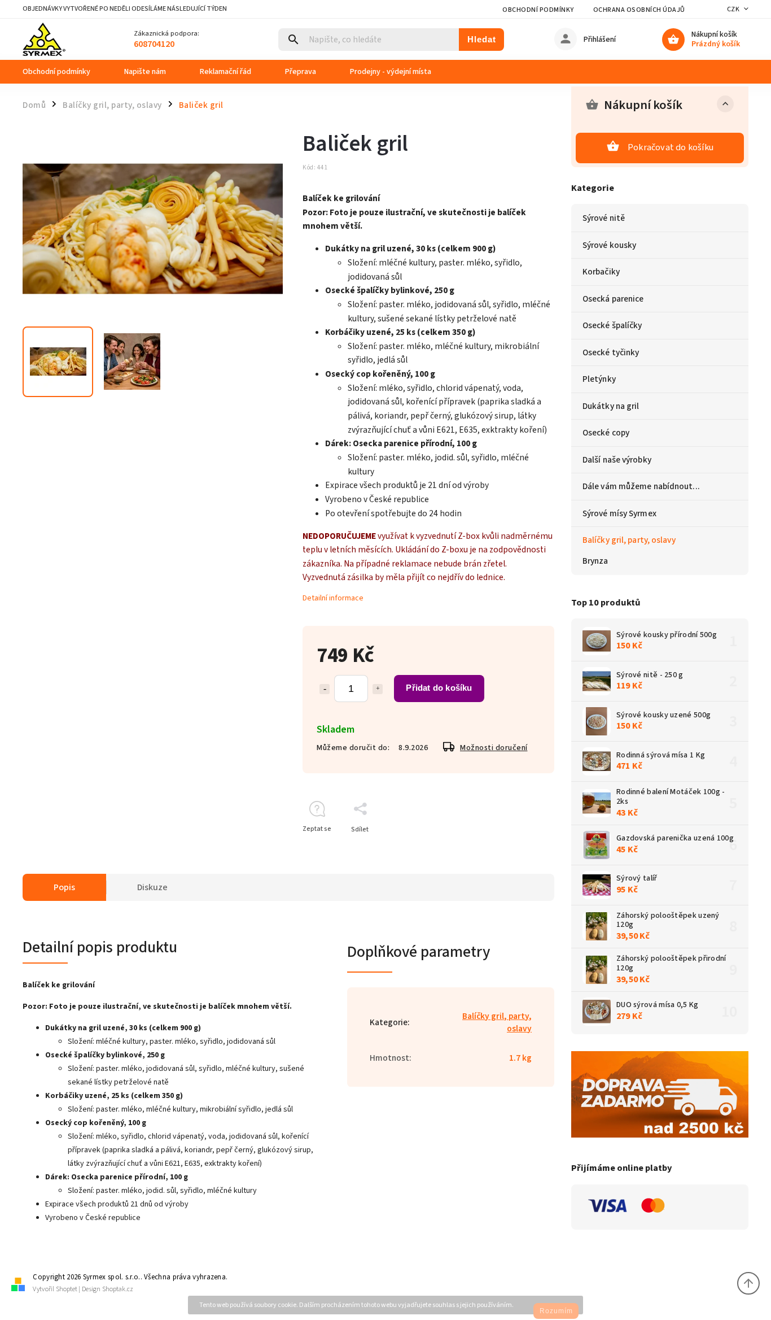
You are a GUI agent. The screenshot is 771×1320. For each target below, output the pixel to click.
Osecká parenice (613, 299)
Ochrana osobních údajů (639, 10)
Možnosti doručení (494, 747)
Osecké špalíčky (612, 325)
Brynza (595, 561)
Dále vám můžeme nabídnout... (641, 486)
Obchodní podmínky (538, 10)
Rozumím (556, 1311)
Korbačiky (601, 271)
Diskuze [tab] (152, 887)
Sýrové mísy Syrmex (619, 513)
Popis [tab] (64, 887)
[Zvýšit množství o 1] (378, 689)
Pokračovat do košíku (670, 147)
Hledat (481, 39)
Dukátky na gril (610, 406)
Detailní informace (333, 598)
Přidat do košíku (439, 687)
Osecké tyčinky (610, 352)
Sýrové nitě (603, 218)
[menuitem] (65, 72)
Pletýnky (599, 379)
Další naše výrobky (616, 460)
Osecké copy (605, 432)
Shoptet (66, 1289)
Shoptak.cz (117, 1289)
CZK (733, 9)
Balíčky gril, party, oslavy (629, 540)
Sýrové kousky (609, 245)
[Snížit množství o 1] (324, 689)
